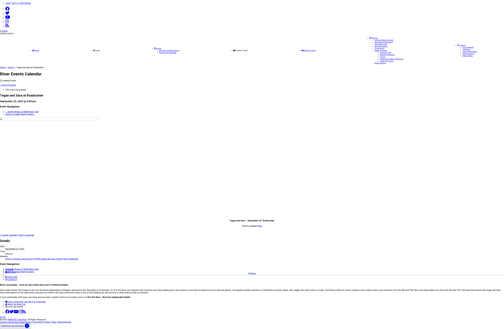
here (260, 226)
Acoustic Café (385, 53)
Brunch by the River (387, 55)
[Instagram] (7, 22)
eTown (382, 57)
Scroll (2, 317)
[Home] (252, 273)
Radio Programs (381, 50)
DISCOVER (12, 277)
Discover (374, 38)
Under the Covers (387, 61)
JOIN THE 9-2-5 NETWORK (18, 3)
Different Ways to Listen (384, 40)
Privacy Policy (31, 322)
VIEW (10, 269)
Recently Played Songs (384, 42)
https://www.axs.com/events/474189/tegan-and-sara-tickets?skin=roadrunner (41, 259)
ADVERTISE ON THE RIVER (12, 326)
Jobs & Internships (469, 51)
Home (36, 50)
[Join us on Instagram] (20, 312)
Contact (462, 45)
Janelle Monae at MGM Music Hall (21, 112)
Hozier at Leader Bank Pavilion (20, 114)
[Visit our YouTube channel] (7, 18)
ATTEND (11, 272)
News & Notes (380, 63)
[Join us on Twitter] (7, 13)
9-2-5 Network (468, 47)
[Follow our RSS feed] (7, 26)
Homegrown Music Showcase (391, 59)
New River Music (381, 46)
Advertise (466, 49)
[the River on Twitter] (11, 312)
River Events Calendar (167, 53)
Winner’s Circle (310, 50)
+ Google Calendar (8, 235)
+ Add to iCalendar (25, 235)
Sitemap (67, 322)
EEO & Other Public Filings (51, 322)
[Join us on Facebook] (7, 9)
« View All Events (8, 85)
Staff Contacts (468, 54)
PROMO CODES (241, 50)
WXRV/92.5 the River (17, 319)
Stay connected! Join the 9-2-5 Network (26, 302)
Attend (158, 48)
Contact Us (5, 322)
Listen (97, 50)
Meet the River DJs (16, 304)
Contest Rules (17, 322)
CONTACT (12, 279)
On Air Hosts (379, 48)
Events (11, 67)
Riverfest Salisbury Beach (169, 50)
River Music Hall (381, 44)
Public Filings (467, 56)
